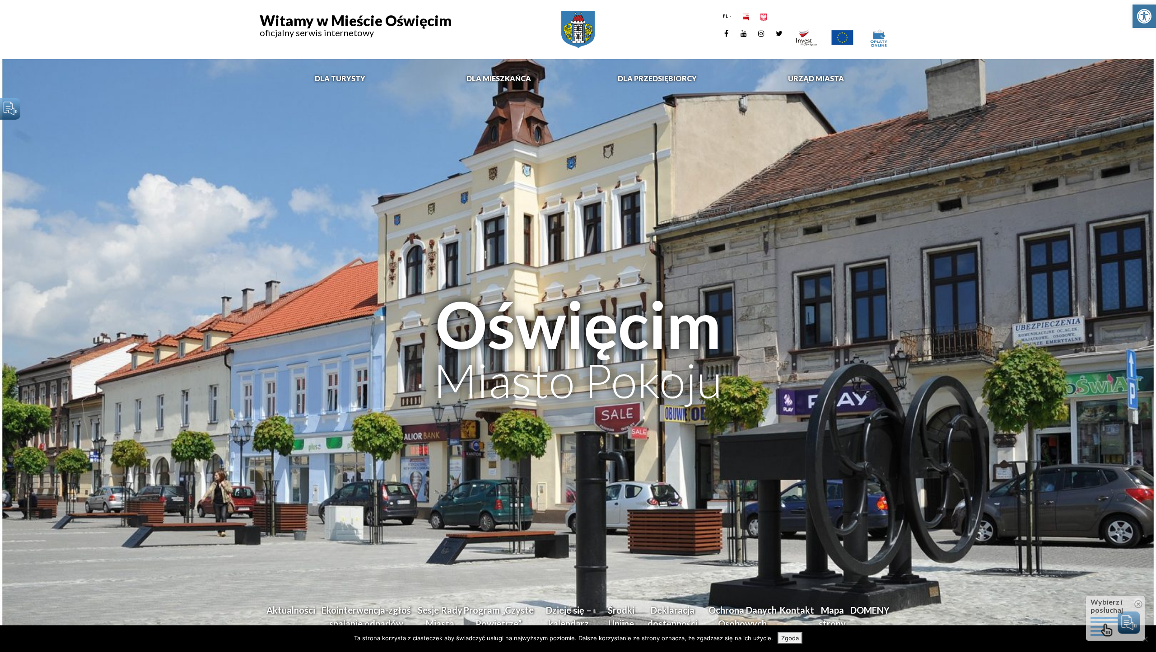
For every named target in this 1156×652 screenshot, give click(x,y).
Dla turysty (340, 78)
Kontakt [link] (796, 610)
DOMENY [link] (870, 610)
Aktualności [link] (290, 610)
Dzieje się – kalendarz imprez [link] (569, 624)
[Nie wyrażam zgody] (1144, 638)
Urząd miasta (816, 78)
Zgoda (790, 638)
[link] (1144, 16)
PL (726, 16)
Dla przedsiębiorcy (657, 78)
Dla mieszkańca (498, 78)
